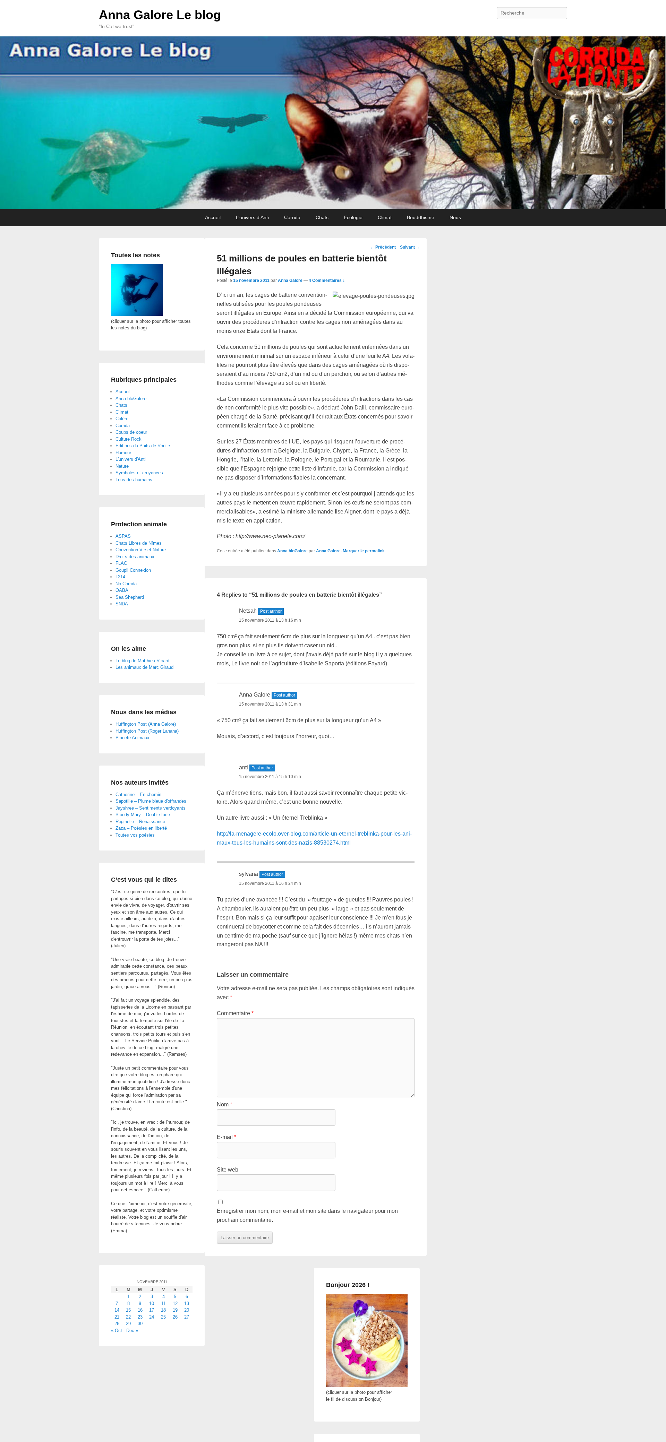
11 (163, 1303)
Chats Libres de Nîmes (139, 543)
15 (128, 1310)
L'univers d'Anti (131, 459)
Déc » (132, 1330)
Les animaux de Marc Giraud (144, 667)
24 (151, 1317)
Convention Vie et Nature (141, 549)
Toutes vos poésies (135, 835)
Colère (122, 418)
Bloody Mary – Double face (143, 814)
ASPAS (123, 536)
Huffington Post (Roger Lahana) (147, 731)
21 (116, 1317)
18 (163, 1310)
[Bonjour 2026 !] (367, 1385)
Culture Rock (129, 439)
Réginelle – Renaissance (140, 821)
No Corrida (126, 583)
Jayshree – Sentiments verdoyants (151, 808)
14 (116, 1310)
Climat (385, 217)
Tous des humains (134, 479)
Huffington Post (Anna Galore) (146, 724)
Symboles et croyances (139, 472)
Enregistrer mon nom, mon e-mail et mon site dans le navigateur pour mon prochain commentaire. (307, 1215)
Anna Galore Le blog (160, 15)
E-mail (226, 1137)
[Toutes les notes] (137, 314)
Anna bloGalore (292, 551)
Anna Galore (290, 280)
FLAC (121, 563)
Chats (322, 217)
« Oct (116, 1330)
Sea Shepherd (130, 597)
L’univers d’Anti (252, 217)
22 (128, 1317)
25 (163, 1317)
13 (186, 1303)
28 (116, 1323)
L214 (120, 576)
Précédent (383, 247)
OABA (122, 590)
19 (175, 1310)
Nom (224, 1104)
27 (186, 1317)
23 (140, 1317)
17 (151, 1310)
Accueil (213, 217)
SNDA (122, 603)
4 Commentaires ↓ (327, 280)
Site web (227, 1170)
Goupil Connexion (133, 570)
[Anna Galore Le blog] (333, 122)
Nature (122, 466)
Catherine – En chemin (138, 794)
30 (140, 1323)
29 (128, 1323)
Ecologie (353, 217)
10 (151, 1303)
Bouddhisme (420, 217)
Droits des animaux (135, 556)
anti (243, 767)
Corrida (292, 217)
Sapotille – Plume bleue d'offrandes (151, 801)
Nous (455, 217)
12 (175, 1303)
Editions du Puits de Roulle (143, 445)
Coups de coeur (131, 432)
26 (175, 1317)
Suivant (410, 247)
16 (140, 1310)
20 (186, 1310)
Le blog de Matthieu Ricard (142, 660)
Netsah (248, 611)
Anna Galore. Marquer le (340, 551)
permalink (375, 551)
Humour (123, 452)
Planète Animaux (133, 737)
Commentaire (235, 1013)
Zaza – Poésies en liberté (141, 828)
